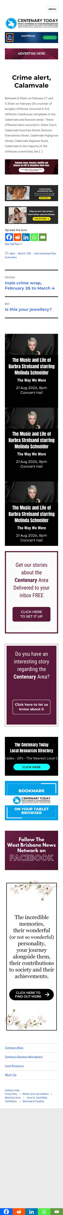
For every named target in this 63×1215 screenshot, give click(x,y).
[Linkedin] (26, 237)
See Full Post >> (14, 244)
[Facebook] (9, 237)
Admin (12, 253)
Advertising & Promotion (33, 1101)
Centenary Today (12, 1090)
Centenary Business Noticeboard (24, 1057)
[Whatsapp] (34, 237)
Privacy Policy (11, 1094)
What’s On (10, 1075)
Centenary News (14, 1048)
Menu (52, 9)
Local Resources (14, 1066)
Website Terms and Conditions (35, 1094)
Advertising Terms (13, 1097)
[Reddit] (17, 237)
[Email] (43, 237)
